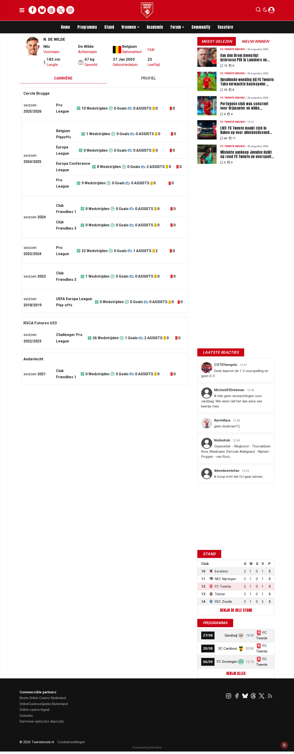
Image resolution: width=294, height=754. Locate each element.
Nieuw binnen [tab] (255, 41)
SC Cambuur (227, 648)
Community (201, 27)
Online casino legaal (34, 710)
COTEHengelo (226, 365)
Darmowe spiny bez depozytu (42, 721)
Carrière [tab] (63, 78)
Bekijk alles (236, 673)
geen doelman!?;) (227, 426)
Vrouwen (129, 27)
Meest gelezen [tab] (216, 41)
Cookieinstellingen (71, 742)
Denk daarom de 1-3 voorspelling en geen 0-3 (234, 373)
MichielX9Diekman (229, 390)
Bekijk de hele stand (236, 610)
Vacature (225, 27)
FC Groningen (227, 662)
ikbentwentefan (227, 471)
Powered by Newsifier (147, 747)
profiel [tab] (148, 78)
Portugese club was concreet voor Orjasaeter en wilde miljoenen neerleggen (244, 106)
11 (234, 138)
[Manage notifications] (284, 745)
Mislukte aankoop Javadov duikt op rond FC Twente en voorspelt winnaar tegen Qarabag (246, 154)
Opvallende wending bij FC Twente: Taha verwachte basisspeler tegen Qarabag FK (247, 81)
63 (225, 138)
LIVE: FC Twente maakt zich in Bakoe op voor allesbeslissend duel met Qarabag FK (244, 130)
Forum (175, 27)
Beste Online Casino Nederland (43, 698)
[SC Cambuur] (241, 648)
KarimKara (222, 420)
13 (225, 65)
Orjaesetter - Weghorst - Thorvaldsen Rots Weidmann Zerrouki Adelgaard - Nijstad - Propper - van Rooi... (236, 451)
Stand (109, 27)
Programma (87, 27)
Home (65, 27)
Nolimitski (222, 440)
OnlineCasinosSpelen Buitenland (44, 704)
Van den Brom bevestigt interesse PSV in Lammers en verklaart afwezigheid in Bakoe (244, 57)
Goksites (26, 716)
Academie (155, 27)
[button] (258, 10)
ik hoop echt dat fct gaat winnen (238, 477)
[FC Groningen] (241, 662)
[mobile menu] (22, 10)
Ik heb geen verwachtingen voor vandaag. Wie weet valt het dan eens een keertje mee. (231, 401)
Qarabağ (231, 635)
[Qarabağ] (241, 635)
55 (225, 89)
